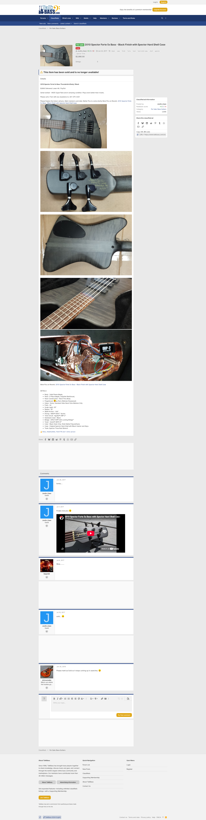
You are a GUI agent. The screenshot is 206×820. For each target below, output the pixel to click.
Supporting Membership (91, 777)
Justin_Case (82, 51)
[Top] (163, 817)
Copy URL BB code (143, 132)
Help (153, 817)
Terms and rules (134, 817)
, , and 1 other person (58, 432)
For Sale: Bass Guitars (158, 109)
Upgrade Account (160, 9)
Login (128, 765)
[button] (47, 18)
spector (157, 51)
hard (134, 51)
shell (151, 51)
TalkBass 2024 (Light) (53, 817)
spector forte (80, 53)
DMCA (159, 817)
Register (129, 769)
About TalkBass (88, 782)
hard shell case (143, 51)
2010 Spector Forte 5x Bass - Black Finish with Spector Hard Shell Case (81, 384)
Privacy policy (146, 817)
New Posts (86, 769)
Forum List (86, 765)
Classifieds (86, 773)
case (118, 51)
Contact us (86, 786)
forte (129, 51)
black (113, 51)
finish (124, 51)
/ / (90, 51)
